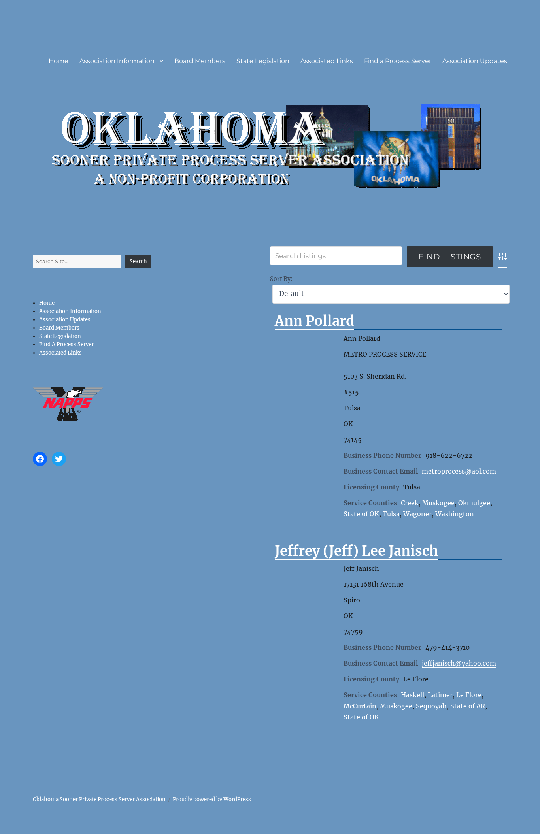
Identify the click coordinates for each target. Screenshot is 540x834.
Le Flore (468, 695)
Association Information (117, 61)
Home (58, 61)
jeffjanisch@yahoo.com (459, 663)
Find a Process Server (397, 61)
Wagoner (417, 514)
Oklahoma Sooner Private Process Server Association (99, 799)
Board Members (199, 61)
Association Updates (474, 61)
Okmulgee (474, 503)
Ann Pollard (314, 321)
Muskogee (438, 503)
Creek (410, 503)
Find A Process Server (66, 344)
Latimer (440, 695)
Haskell (412, 695)
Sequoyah (431, 706)
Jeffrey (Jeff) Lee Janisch (356, 551)
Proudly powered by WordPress (212, 799)
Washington (454, 514)
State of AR (467, 706)
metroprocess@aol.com (459, 471)
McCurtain (360, 706)
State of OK (361, 514)
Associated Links (326, 61)
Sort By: (281, 279)
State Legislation (262, 61)
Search (138, 261)
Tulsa (391, 514)
